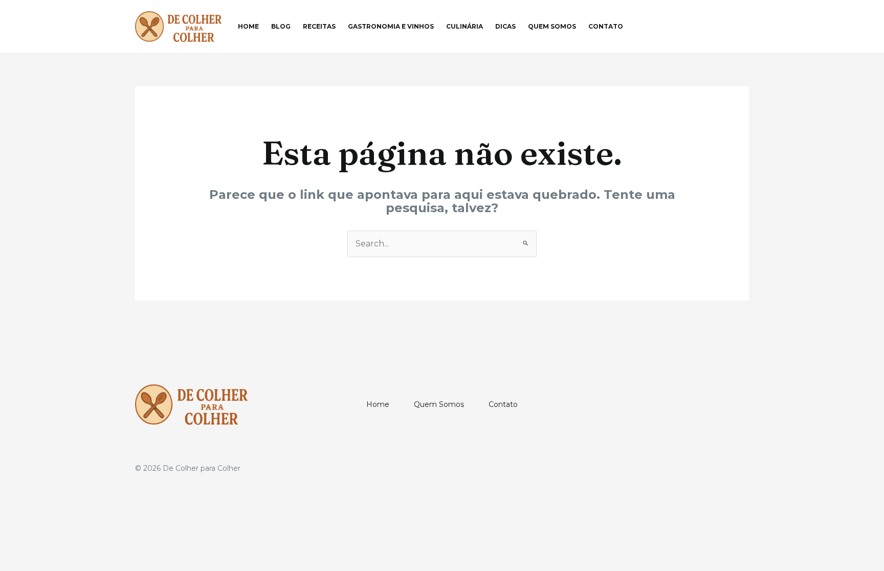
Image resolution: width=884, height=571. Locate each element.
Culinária (464, 26)
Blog (281, 26)
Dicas (505, 26)
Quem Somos (552, 26)
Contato (605, 26)
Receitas (319, 26)
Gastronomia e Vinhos (391, 26)
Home (248, 26)
